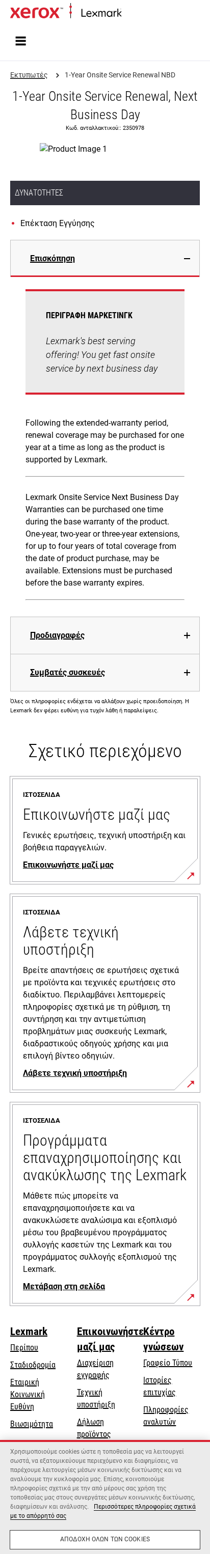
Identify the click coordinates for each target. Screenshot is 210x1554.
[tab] (105, 258)
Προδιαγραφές (57, 635)
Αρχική (131, 13)
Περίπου (24, 1347)
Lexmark (28, 1331)
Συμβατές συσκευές (67, 672)
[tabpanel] (105, 447)
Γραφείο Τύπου (167, 1363)
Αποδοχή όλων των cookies (105, 1539)
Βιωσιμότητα (31, 1424)
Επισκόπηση (52, 258)
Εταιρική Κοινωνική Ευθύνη (27, 1394)
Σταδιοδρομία (33, 1365)
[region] (105, 1497)
